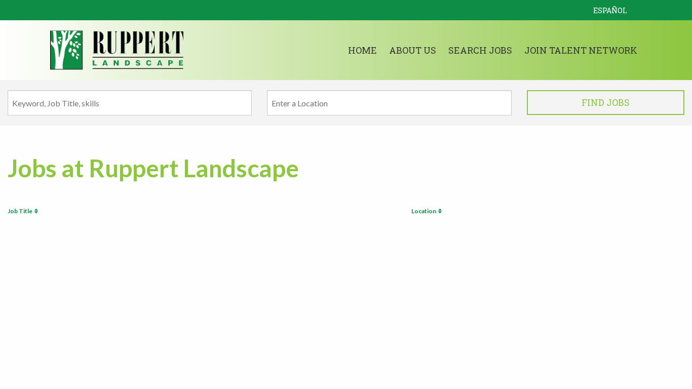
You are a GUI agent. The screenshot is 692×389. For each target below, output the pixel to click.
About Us (412, 50)
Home (362, 50)
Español (610, 10)
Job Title (21, 211)
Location (424, 211)
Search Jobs (480, 50)
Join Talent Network (580, 50)
